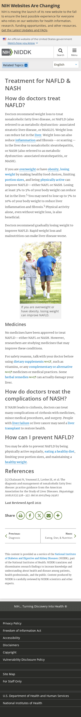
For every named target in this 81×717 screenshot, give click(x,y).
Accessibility (11, 638)
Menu (74, 55)
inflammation (25, 140)
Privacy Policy (12, 623)
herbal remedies (16, 377)
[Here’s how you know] (40, 41)
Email (48, 515)
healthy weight (16, 462)
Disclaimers (11, 645)
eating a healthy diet (59, 451)
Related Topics (13, 65)
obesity (53, 169)
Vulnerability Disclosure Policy (24, 659)
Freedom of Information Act (22, 631)
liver (38, 135)
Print (20, 515)
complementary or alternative (50, 367)
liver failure (20, 423)
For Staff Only (12, 681)
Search (60, 55)
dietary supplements (29, 361)
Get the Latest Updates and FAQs (24, 30)
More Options (58, 515)
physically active (52, 180)
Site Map (9, 674)
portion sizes (14, 180)
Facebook (30, 515)
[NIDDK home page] (17, 52)
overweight (27, 169)
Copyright (9, 652)
